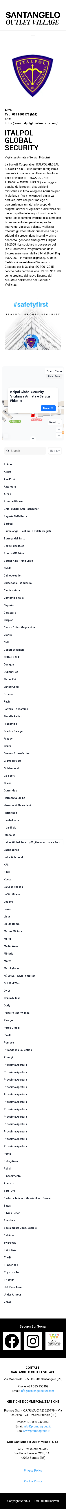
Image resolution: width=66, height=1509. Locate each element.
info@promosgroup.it (37, 1426)
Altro (8, 110)
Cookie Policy (33, 1481)
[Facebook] (12, 1341)
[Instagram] (33, 1341)
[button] (33, 37)
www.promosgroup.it (36, 1431)
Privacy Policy (33, 1470)
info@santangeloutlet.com (37, 1391)
